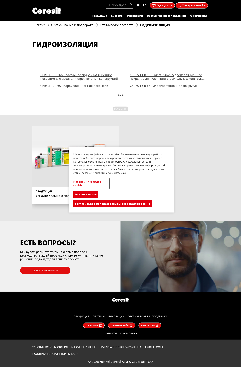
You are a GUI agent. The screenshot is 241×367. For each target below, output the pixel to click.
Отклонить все (86, 194)
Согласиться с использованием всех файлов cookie (112, 204)
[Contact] (144, 5)
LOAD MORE (120, 108)
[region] (121, 180)
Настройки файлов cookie (87, 183)
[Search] (131, 5)
